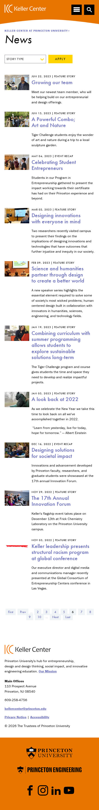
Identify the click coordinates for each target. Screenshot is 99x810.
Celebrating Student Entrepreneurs (54, 164)
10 (41, 617)
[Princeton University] (49, 752)
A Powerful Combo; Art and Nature (54, 122)
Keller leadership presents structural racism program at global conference (60, 552)
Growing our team (52, 82)
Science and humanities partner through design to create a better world (58, 274)
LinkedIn (56, 790)
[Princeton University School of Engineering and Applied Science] (49, 769)
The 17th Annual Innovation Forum (51, 500)
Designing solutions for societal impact (53, 452)
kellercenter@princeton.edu (25, 708)
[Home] (25, 9)
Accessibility (39, 717)
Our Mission (48, 671)
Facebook (30, 790)
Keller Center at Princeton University (36, 30)
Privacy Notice (15, 717)
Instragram (43, 790)
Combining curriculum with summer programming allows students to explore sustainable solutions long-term (61, 345)
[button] (89, 10)
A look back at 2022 (55, 399)
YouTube (69, 790)
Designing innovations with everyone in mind (56, 218)
